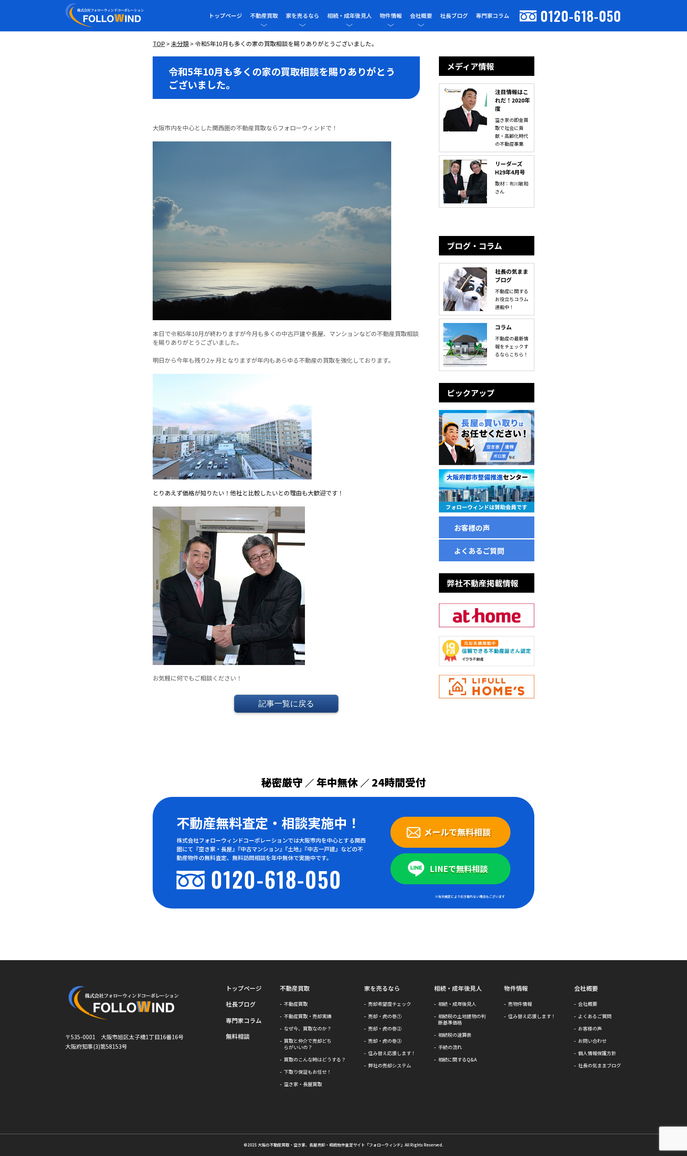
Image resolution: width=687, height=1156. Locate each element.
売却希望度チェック (389, 1004)
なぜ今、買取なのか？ (308, 1028)
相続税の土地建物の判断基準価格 (462, 1019)
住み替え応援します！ (392, 1053)
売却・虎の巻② (385, 1028)
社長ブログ (454, 15)
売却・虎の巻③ (385, 1041)
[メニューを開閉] (264, 25)
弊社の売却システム (389, 1065)
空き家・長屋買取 (303, 1084)
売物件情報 (520, 1004)
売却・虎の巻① (385, 1016)
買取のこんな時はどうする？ (315, 1059)
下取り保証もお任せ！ (308, 1072)
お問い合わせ (592, 1041)
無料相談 (238, 1036)
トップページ (225, 15)
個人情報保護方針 (597, 1053)
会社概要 (421, 15)
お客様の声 (472, 527)
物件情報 (391, 15)
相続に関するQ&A (457, 1059)
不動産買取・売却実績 (308, 1016)
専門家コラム (492, 15)
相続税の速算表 (455, 1035)
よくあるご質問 (479, 550)
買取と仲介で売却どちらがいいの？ (308, 1044)
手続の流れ (450, 1047)
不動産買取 (264, 15)
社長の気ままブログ (599, 1065)
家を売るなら (302, 15)
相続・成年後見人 (349, 15)
